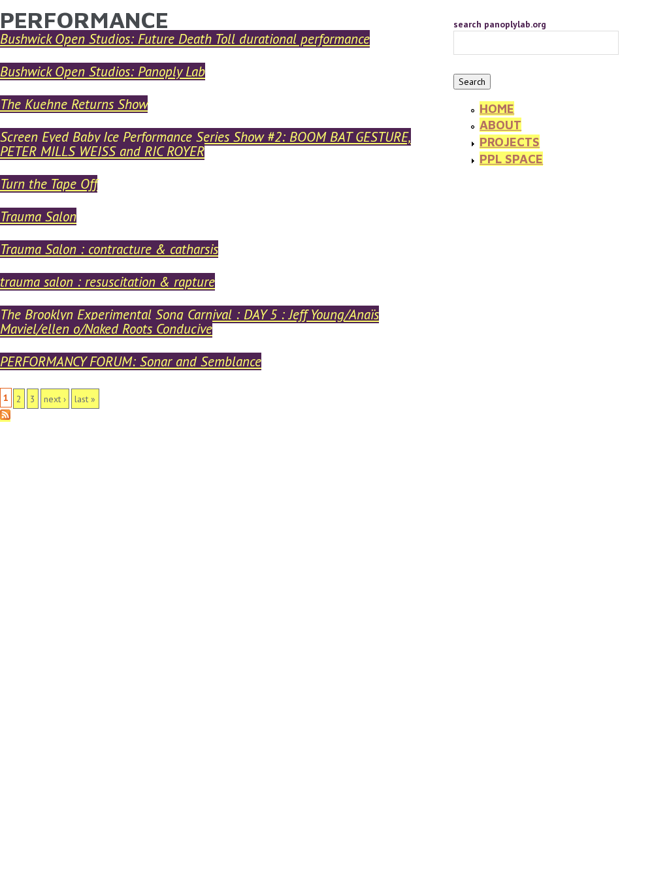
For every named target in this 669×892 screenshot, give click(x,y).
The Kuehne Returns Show (74, 104)
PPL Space (511, 158)
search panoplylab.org (499, 24)
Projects (510, 142)
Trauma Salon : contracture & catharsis (109, 249)
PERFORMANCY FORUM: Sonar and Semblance (130, 361)
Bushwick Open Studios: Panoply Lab (102, 71)
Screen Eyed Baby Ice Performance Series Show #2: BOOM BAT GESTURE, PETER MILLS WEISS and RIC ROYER (205, 144)
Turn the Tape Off (48, 184)
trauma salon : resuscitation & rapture (107, 282)
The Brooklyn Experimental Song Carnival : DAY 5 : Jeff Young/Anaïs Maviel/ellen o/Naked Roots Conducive (189, 322)
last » (84, 399)
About (500, 125)
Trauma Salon (38, 216)
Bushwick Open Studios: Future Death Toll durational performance (185, 39)
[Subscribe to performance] (5, 416)
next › (55, 399)
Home (497, 108)
